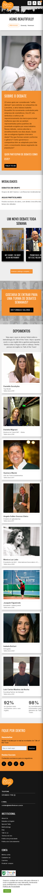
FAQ (3, 830)
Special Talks (6, 824)
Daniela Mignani (10, 430)
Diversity (24, 25)
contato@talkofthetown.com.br (12, 805)
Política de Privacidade (11, 887)
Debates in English (8, 821)
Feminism (31, 25)
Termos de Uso (7, 836)
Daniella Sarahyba (11, 386)
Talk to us (5, 833)
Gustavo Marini (10, 473)
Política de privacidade (9, 838)
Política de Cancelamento (10, 841)
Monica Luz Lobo (10, 559)
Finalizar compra (7, 863)
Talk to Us (10, 166)
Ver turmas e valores (20, 310)
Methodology (6, 827)
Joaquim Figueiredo (12, 603)
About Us (5, 818)
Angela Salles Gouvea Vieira (15, 516)
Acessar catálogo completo (20, 271)
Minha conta (6, 855)
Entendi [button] (7, 891)
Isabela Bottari (9, 646)
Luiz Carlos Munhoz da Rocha (16, 689)
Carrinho (5, 860)
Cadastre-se (6, 857)
